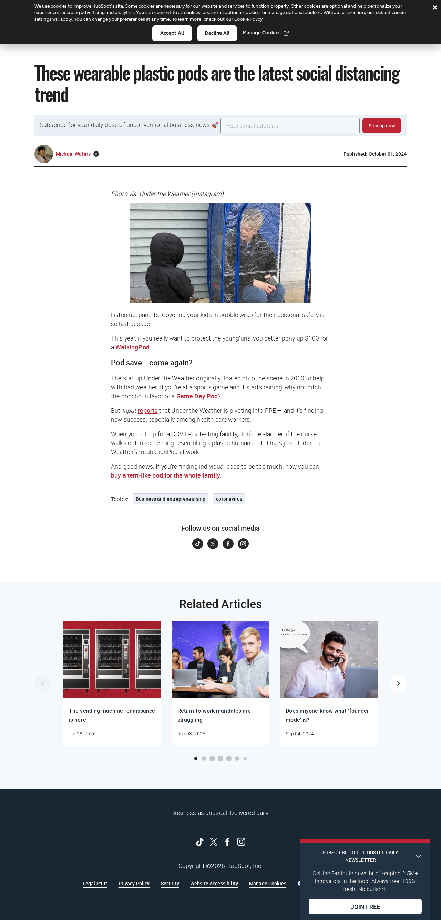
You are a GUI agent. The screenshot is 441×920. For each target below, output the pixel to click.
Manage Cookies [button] (267, 883)
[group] (112, 683)
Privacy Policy (134, 883)
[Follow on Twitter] (212, 543)
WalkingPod (132, 347)
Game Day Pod (197, 396)
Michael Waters (73, 153)
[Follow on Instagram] (243, 543)
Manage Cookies (262, 33)
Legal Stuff (95, 883)
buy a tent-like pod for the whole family (165, 475)
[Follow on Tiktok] (197, 543)
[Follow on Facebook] (228, 543)
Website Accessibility (214, 883)
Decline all (217, 33)
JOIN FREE (365, 906)
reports (148, 410)
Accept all (172, 33)
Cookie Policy (248, 19)
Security (170, 883)
